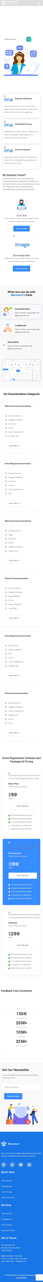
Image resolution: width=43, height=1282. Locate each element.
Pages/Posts (13, 551)
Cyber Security (6, 1181)
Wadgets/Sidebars (15, 592)
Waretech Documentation (18, 406)
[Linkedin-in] (29, 1164)
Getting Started (14, 416)
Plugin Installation (15, 604)
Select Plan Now (23, 806)
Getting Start (13, 645)
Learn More (13, 446)
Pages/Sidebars (14, 596)
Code (10, 723)
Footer (11, 428)
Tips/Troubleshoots (16, 432)
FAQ (9, 653)
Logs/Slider (12, 608)
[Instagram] (12, 1164)
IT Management (6, 1186)
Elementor (12, 424)
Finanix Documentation (16, 578)
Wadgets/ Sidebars (15, 420)
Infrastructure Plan (8, 1198)
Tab (9, 493)
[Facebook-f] (3, 1164)
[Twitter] (20, 1164)
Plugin (10, 535)
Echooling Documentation (18, 463)
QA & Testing (7, 1192)
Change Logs (13, 436)
